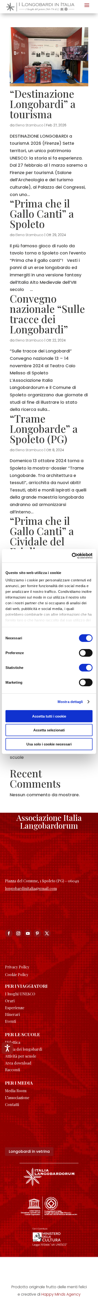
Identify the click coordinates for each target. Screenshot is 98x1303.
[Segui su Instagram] (18, 933)
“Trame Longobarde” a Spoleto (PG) (44, 428)
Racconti (12, 1069)
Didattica (12, 1042)
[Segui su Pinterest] (37, 933)
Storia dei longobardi (23, 1049)
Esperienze (14, 1007)
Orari (10, 1000)
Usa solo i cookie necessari (49, 744)
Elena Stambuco (29, 125)
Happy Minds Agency (61, 1294)
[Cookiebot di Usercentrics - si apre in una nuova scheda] (72, 556)
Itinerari (12, 1014)
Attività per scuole (20, 1056)
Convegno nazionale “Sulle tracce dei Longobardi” (47, 313)
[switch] (86, 653)
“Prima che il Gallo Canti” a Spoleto (42, 213)
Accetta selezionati (49, 730)
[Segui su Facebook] (9, 933)
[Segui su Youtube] (28, 933)
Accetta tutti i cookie (49, 716)
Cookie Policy (16, 974)
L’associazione (17, 1097)
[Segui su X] (47, 933)
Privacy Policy (17, 966)
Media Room (15, 1090)
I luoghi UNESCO (20, 993)
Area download (18, 1062)
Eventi (10, 1021)
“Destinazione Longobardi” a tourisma (43, 104)
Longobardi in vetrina (29, 1151)
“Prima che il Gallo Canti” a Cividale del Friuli (42, 536)
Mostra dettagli (70, 702)
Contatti (12, 1104)
